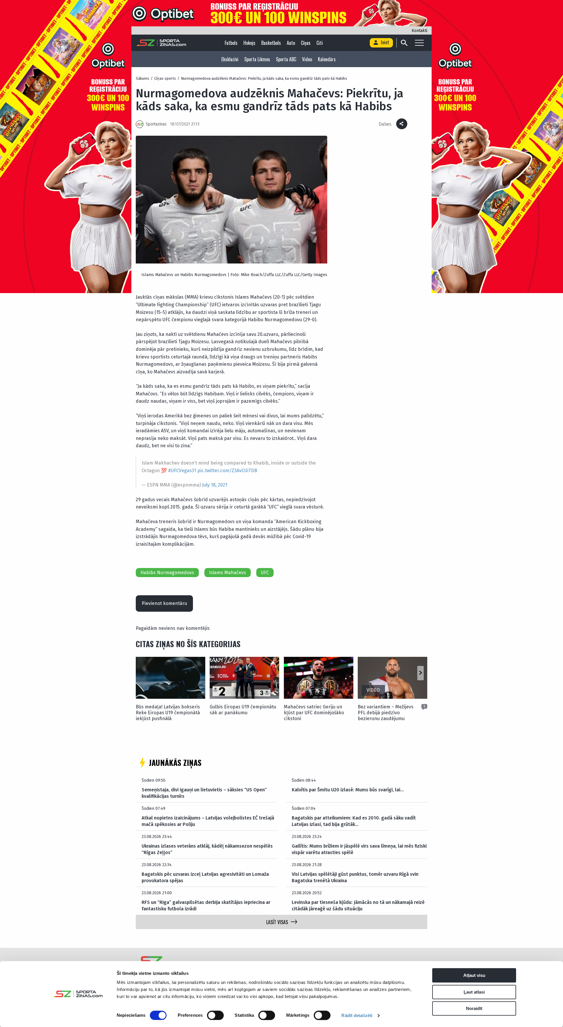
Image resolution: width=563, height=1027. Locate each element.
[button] (420, 673)
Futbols (231, 42)
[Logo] (161, 42)
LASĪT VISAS (277, 922)
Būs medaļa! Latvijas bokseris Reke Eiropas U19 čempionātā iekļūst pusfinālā (168, 712)
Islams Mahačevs (227, 572)
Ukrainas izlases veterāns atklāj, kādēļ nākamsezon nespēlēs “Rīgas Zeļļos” (207, 849)
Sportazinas (156, 124)
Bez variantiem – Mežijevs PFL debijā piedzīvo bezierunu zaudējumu (385, 712)
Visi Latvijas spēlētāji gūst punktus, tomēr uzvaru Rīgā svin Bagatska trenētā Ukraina (355, 877)
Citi (319, 42)
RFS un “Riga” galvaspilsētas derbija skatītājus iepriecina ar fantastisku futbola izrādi (206, 906)
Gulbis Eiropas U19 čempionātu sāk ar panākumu (243, 709)
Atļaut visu (474, 975)
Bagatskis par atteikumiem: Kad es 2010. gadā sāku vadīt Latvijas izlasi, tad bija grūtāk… (354, 821)
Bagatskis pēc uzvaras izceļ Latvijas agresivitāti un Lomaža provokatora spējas (205, 877)
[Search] (403, 42)
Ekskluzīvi (229, 59)
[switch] (215, 1015)
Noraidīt (474, 1008)
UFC (265, 572)
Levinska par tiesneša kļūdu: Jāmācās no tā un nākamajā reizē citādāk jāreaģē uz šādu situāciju (358, 906)
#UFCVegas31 (182, 470)
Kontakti (419, 30)
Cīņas (306, 42)
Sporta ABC (286, 59)
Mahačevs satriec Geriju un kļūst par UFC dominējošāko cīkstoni (314, 712)
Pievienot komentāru (164, 603)
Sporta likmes (257, 59)
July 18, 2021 (214, 485)
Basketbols (271, 42)
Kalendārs (327, 59)
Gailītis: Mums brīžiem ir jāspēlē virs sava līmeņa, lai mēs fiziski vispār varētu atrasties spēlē (359, 849)
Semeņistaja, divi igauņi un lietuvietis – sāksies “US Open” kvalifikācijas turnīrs (204, 793)
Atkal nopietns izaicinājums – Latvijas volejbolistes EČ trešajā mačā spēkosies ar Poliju (208, 821)
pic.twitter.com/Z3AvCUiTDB (227, 470)
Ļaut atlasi (474, 991)
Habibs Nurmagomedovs (167, 572)
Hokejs (249, 42)
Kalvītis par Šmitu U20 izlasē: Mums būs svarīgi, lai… (348, 790)
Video (307, 59)
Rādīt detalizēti (356, 1015)
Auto (291, 42)
